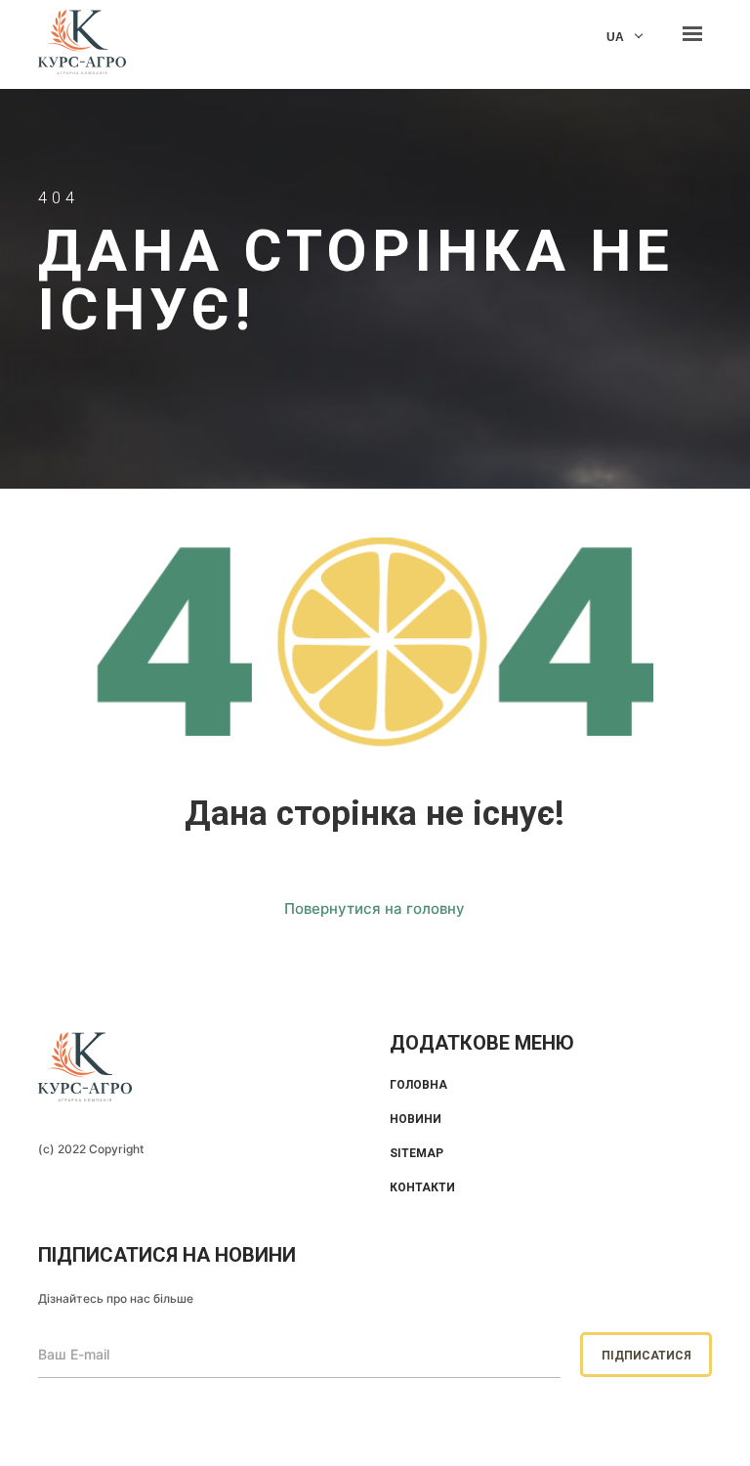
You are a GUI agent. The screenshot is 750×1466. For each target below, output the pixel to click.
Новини (415, 1119)
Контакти (422, 1187)
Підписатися (646, 1355)
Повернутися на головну (374, 908)
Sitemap (416, 1153)
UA (615, 37)
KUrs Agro (82, 44)
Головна (418, 1085)
